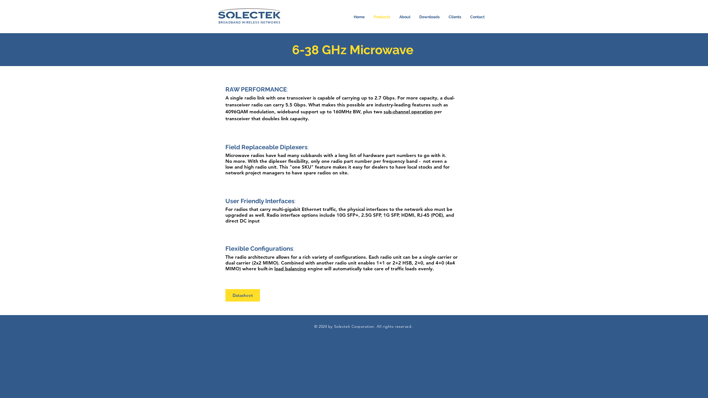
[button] (429, 17)
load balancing (290, 268)
